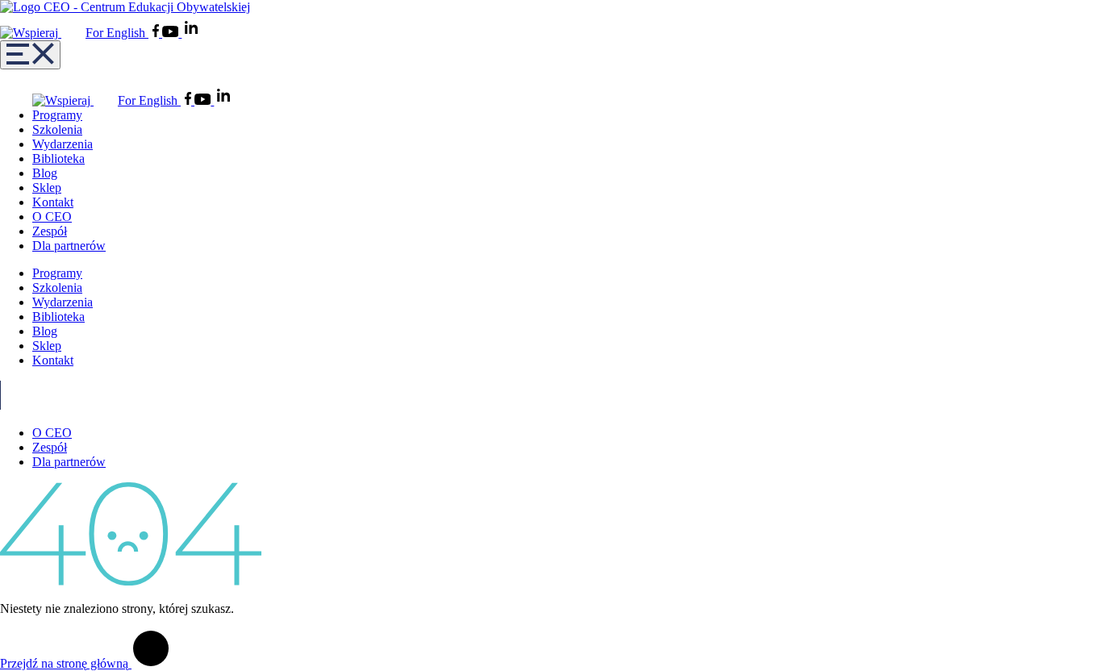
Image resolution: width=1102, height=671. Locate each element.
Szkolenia (57, 129)
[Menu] (30, 54)
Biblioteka (58, 158)
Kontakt (52, 202)
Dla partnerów (69, 245)
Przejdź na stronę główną (65, 663)
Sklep (46, 187)
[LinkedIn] (191, 33)
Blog (44, 173)
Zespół (49, 231)
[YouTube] (172, 33)
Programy (57, 115)
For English (117, 33)
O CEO (52, 216)
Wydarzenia (62, 144)
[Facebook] (157, 33)
